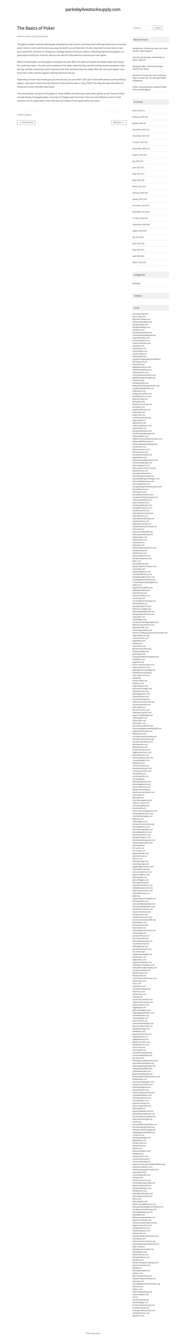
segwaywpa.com (139, 1007)
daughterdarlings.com (141, 327)
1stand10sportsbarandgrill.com (145, 582)
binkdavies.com (138, 763)
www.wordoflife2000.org (142, 532)
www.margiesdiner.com (141, 1106)
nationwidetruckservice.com (144, 930)
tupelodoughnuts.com (141, 571)
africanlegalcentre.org (141, 784)
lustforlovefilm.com (140, 776)
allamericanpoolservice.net (143, 625)
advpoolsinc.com (139, 959)
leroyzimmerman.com (141, 1265)
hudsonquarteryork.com (142, 1196)
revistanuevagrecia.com (142, 800)
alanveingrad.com (139, 877)
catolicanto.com (139, 646)
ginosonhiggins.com (140, 880)
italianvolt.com (138, 545)
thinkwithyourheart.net (141, 524)
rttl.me (135, 1297)
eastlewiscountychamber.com (144, 736)
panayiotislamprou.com (142, 431)
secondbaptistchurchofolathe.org (146, 1284)
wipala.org (136, 678)
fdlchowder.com (138, 1108)
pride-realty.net (138, 1246)
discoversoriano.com (141, 710)
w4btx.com (137, 585)
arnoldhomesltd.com (141, 510)
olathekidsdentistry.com (142, 574)
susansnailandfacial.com (142, 1055)
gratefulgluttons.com (141, 694)
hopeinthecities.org (140, 691)
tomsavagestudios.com (142, 630)
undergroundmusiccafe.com (143, 1310)
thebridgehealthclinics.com (143, 1013)
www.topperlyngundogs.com (144, 1066)
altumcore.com (138, 991)
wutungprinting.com (140, 882)
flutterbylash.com (139, 1252)
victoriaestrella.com (140, 938)
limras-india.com (139, 316)
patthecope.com (139, 981)
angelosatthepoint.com (142, 962)
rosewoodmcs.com (140, 1156)
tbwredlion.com (138, 1214)
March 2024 (137, 262)
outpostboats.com (140, 686)
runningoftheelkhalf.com (142, 1068)
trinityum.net (137, 1177)
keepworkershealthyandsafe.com (146, 385)
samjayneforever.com (141, 1228)
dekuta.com (137, 1148)
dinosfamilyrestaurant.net (143, 476)
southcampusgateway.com (143, 433)
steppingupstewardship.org (143, 1132)
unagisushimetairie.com (142, 393)
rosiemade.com (138, 569)
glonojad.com (138, 797)
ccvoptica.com (138, 1135)
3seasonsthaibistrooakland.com (145, 656)
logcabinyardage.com (141, 1028)
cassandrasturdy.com (141, 699)
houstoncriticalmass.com (142, 726)
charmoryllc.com (139, 720)
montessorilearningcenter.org (144, 1222)
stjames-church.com (140, 803)
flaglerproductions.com (141, 752)
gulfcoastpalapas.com (141, 1010)
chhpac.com (137, 1289)
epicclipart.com (138, 407)
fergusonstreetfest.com (142, 1225)
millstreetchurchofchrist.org (143, 1241)
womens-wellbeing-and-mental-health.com (150, 633)
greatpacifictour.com (140, 935)
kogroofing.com (139, 420)
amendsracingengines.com (143, 1082)
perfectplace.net (139, 654)
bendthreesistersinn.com (142, 909)
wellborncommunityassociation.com (147, 439)
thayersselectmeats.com (142, 1002)
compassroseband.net (141, 989)
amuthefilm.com (139, 773)
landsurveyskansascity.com (143, 1092)
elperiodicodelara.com (141, 319)
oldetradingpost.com (141, 465)
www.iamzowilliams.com (142, 1167)
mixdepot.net (137, 1153)
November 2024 (139, 212)
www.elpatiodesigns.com (142, 1193)
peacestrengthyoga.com (142, 1074)
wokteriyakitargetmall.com (143, 611)
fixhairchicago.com (140, 973)
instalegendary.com (140, 383)
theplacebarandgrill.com (142, 954)
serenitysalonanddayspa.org (144, 335)
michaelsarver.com (140, 603)
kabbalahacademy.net (141, 590)
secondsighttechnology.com (144, 601)
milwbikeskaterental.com (142, 888)
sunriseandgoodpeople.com (143, 904)
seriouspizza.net (139, 986)
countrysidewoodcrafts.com (144, 375)
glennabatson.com (140, 747)
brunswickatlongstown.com (143, 840)
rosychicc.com (138, 683)
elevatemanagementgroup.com (145, 1262)
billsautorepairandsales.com (143, 1217)
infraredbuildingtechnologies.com (146, 478)
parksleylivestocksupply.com (93, 9)
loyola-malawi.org (139, 680)
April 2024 (136, 256)
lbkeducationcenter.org (141, 648)
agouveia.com (138, 1281)
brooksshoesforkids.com (142, 999)
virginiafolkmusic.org (140, 635)
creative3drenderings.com (143, 1023)
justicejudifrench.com (141, 827)
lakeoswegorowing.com (142, 1276)
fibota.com (136, 1199)
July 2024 (136, 237)
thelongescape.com (140, 861)
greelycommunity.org (141, 789)
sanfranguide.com (139, 718)
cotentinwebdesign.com (142, 462)
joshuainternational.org (142, 1052)
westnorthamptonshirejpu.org (144, 444)
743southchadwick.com (142, 500)
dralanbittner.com (139, 553)
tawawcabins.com (139, 537)
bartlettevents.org (140, 452)
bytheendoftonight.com (142, 688)
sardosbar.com (138, 542)
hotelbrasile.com (139, 447)
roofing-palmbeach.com (142, 505)
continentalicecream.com (142, 757)
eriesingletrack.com (140, 563)
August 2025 (137, 155)
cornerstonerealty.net (141, 1161)
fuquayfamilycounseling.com (144, 1278)
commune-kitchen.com (141, 771)
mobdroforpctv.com (140, 696)
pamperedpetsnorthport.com (144, 566)
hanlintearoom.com (140, 1254)
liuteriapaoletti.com (140, 901)
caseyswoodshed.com (141, 970)
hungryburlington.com (141, 837)
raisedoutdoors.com (140, 521)
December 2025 (139, 129)
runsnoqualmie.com (140, 1100)
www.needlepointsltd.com (143, 1111)
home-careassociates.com (143, 664)
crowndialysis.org (139, 619)
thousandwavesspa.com (142, 941)
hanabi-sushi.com (139, 1143)
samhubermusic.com (141, 1313)
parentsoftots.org (139, 1021)
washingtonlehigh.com (141, 1137)
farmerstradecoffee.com (142, 1026)
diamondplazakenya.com (142, 1212)
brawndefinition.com (140, 755)
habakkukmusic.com (140, 1044)
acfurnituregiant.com (141, 340)
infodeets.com (138, 330)
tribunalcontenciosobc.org (143, 739)
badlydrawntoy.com (140, 1039)
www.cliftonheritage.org (142, 1119)
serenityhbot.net (139, 1050)
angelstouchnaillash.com (142, 587)
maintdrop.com (138, 412)
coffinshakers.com (140, 821)
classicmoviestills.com (141, 704)
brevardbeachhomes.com (142, 494)
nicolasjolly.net (138, 779)
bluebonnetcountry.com (142, 404)
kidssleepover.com (139, 362)
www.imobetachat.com (142, 1034)
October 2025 (138, 142)
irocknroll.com (138, 529)
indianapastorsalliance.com (143, 965)
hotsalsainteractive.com (142, 332)
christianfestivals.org (140, 869)
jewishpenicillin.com (140, 627)
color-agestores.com (141, 675)
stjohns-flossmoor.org (141, 912)
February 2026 (138, 117)
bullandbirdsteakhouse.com (143, 1114)
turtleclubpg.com (139, 933)
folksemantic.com (139, 540)
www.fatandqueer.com (141, 1087)
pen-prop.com (138, 1058)
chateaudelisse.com (140, 436)
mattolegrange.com (140, 864)
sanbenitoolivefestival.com (143, 702)
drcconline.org (138, 951)
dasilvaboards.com (140, 744)
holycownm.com (139, 928)
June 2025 (136, 167)
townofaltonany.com (141, 893)
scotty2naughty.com (140, 805)
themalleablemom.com (142, 832)
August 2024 (137, 231)
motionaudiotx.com (140, 1294)
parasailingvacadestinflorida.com (145, 1244)
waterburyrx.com (139, 957)
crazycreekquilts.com (141, 760)
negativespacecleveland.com (144, 898)
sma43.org (136, 1121)
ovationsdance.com (140, 638)
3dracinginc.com (139, 723)
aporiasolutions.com (140, 1005)
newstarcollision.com (141, 595)
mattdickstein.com (140, 1036)
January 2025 (137, 199)
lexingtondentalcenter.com (143, 614)
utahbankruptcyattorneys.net (144, 526)
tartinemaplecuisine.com (142, 842)
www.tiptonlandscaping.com (144, 1129)
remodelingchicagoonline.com (144, 1124)
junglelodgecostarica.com (143, 866)
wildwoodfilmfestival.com (142, 441)
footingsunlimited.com (141, 1098)
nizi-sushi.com (138, 848)
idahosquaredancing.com (142, 534)
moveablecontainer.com (142, 455)
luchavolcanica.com (140, 925)
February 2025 (138, 193)
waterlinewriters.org (140, 1015)
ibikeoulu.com (138, 819)
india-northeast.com (140, 502)
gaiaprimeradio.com (140, 853)
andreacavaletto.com (141, 667)
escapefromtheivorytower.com (145, 497)
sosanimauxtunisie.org (141, 417)
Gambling (27, 115)
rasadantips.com (139, 348)
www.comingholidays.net (142, 715)
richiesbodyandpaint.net (142, 322)
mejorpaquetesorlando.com (144, 579)
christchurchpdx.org (140, 765)
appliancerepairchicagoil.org (143, 377)
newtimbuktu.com (139, 351)
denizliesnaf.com (139, 975)
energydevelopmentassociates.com (147, 486)
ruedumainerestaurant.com (143, 792)
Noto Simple (95, 1333)
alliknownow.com (139, 734)
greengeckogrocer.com (141, 606)
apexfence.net (138, 1315)
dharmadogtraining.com (142, 1292)
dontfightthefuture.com (142, 508)
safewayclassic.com (140, 372)
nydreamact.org (139, 391)
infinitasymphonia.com (141, 781)
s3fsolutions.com (139, 492)
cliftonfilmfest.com (140, 516)
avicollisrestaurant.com (142, 949)
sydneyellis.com (138, 617)
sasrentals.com (138, 598)
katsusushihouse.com (141, 787)
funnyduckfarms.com (141, 1257)
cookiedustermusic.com (142, 917)
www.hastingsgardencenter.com (145, 1169)
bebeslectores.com (140, 470)
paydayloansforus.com (141, 367)
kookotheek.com (139, 428)
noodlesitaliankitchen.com (143, 388)
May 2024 (136, 250)
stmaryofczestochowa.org (143, 824)
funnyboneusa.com (140, 914)
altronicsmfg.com (139, 354)
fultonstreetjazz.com (141, 449)
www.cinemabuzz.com (141, 1151)
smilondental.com (139, 593)
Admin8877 (44, 36)
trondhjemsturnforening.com (144, 1209)
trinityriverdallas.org (140, 651)
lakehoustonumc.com (141, 1042)
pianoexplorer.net (139, 1172)
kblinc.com (136, 561)
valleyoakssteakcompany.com (144, 967)
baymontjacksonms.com (142, 890)
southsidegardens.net (141, 1175)
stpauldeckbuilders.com (142, 1095)
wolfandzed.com (139, 1145)
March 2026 (137, 110)
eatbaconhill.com (139, 356)
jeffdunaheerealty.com (141, 1071)
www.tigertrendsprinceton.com (145, 1060)
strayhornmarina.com (141, 749)
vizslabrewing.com (139, 550)
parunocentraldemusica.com (144, 1204)
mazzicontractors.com (141, 1180)
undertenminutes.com (141, 343)
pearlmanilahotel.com (141, 409)
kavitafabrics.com (139, 922)
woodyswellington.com (141, 1188)
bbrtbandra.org (138, 401)
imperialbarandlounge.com (143, 518)
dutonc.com (137, 858)
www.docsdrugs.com (140, 1103)
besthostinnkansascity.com (143, 1305)
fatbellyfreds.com (139, 1191)
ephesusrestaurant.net (141, 1185)
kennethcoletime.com (141, 835)
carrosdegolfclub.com (141, 484)
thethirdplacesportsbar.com (143, 1183)
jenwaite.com (138, 1260)
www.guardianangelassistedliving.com (147, 1207)
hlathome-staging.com (141, 609)
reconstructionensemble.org (144, 920)
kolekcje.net (137, 643)
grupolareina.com (139, 457)
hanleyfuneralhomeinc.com (143, 577)
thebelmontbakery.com (142, 369)
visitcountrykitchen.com (142, 872)
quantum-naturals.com (141, 1220)
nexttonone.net (138, 1047)
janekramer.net (138, 845)
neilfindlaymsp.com (140, 946)
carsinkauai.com (139, 1238)
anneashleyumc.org (140, 1090)
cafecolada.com (139, 707)
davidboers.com (139, 1031)
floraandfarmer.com (140, 489)
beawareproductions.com (142, 813)
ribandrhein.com (139, 641)
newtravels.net (138, 364)
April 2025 (136, 180)
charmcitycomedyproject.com (144, 811)
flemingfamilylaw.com (141, 1270)
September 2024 (139, 224)
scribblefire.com (138, 659)
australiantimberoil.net (141, 473)
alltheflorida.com (139, 1233)
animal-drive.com (139, 994)
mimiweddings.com (140, 1302)
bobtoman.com (138, 415)
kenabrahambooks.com (142, 768)
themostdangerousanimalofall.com (146, 728)
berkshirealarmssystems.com (144, 548)
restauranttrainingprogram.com (145, 622)
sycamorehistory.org (140, 1159)
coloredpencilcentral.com (142, 513)
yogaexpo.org (138, 662)
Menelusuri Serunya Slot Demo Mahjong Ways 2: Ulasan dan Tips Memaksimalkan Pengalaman (149, 78)
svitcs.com (136, 983)
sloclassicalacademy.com (142, 742)
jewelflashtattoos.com (141, 396)
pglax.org (136, 896)
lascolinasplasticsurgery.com (144, 1116)
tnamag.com (137, 997)
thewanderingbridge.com (142, 829)
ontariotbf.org (138, 380)
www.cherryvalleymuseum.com (145, 460)
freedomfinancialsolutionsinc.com (146, 1076)
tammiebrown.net (139, 856)
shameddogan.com (140, 1018)
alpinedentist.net (139, 423)
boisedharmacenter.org (141, 672)
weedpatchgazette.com (142, 558)
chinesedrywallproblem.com (143, 906)
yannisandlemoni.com (141, 555)
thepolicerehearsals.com (142, 731)
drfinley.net (136, 1268)
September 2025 (139, 148)
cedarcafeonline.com (141, 338)
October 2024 (138, 218)
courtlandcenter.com (140, 943)
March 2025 (137, 186)
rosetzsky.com (138, 795)
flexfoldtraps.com (139, 1079)
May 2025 (136, 174)
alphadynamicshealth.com (143, 1249)
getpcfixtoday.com (140, 399)
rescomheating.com (140, 1300)
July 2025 (136, 161)
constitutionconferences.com (144, 978)
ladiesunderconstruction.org (144, 468)
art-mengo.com (138, 850)
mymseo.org (137, 1286)
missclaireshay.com (140, 314)
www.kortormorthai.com (142, 1084)
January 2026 (137, 123)
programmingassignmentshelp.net (146, 359)
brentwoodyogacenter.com (143, 1127)
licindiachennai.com (140, 324)
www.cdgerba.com (140, 1201)
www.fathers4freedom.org (143, 1063)
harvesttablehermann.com (143, 481)
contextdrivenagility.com (142, 816)
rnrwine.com (137, 1273)
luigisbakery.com (139, 1140)
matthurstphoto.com (141, 1230)
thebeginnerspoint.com (142, 712)
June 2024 (136, 243)
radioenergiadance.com (142, 425)
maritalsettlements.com (142, 885)
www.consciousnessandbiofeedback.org (148, 1164)
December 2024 (139, 205)
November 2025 (139, 136)
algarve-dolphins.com (141, 874)
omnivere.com (138, 346)
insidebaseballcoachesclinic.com (145, 1236)
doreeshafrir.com (139, 808)
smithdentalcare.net (140, 1308)
